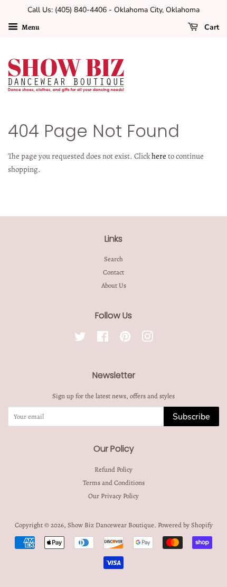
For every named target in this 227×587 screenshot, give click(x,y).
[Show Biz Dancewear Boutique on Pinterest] (125, 338)
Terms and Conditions (114, 482)
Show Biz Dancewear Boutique (111, 524)
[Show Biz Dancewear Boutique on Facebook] (103, 338)
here (159, 156)
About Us (113, 285)
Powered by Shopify (185, 524)
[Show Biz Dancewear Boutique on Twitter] (80, 338)
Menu (30, 27)
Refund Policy (113, 469)
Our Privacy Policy (113, 495)
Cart (210, 27)
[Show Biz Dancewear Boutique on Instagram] (147, 338)
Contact (113, 272)
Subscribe (191, 417)
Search (113, 258)
